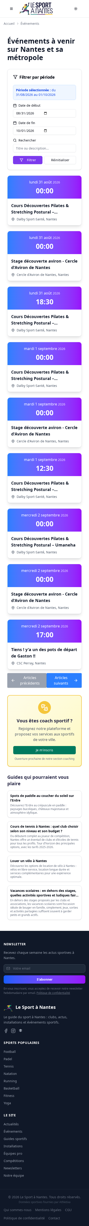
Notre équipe (14, 1175)
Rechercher (27, 140)
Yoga (7, 1103)
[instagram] (13, 1031)
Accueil (9, 23)
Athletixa (65, 1202)
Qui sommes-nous (17, 1210)
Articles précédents (30, 680)
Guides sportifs (15, 1139)
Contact (54, 1218)
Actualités (11, 1124)
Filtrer (31, 160)
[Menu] (11, 9)
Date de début (29, 105)
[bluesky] (20, 1031)
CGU (68, 1210)
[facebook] (6, 1031)
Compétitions (14, 1161)
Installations (13, 1146)
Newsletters (13, 1168)
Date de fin (26, 123)
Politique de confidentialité (53, 993)
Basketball (11, 1088)
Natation (10, 1073)
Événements (30, 23)
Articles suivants (61, 680)
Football (10, 1051)
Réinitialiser (60, 160)
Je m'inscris (44, 750)
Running (10, 1081)
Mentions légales (48, 1210)
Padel (8, 1059)
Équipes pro (13, 1153)
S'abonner (44, 979)
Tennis (9, 1066)
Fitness (9, 1095)
